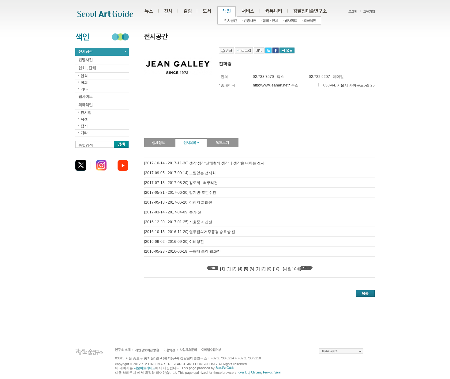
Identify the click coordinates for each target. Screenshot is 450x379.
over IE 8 (243, 372)
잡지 (84, 126)
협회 (84, 76)
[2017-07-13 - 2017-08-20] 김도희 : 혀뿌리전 (181, 183)
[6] (252, 269)
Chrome (256, 372)
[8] (263, 269)
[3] (234, 269)
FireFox (267, 372)
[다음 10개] (292, 269)
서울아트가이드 (144, 368)
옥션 (84, 119)
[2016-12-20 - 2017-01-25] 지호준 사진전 (178, 222)
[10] (276, 269)
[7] (258, 269)
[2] (229, 269)
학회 (84, 82)
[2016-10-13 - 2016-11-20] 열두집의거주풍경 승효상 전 (189, 232)
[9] (269, 269)
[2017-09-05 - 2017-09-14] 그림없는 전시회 (180, 173)
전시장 (86, 112)
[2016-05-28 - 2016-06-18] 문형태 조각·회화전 (182, 251)
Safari (277, 372)
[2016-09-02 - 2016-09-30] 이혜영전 (174, 241)
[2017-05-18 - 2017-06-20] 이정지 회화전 (178, 202)
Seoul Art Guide (225, 367)
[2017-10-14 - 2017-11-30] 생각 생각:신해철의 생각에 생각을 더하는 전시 (204, 163)
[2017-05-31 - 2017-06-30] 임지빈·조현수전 (180, 192)
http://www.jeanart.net (270, 85)
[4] (240, 269)
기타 (84, 89)
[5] (246, 269)
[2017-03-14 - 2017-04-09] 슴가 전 (172, 212)
